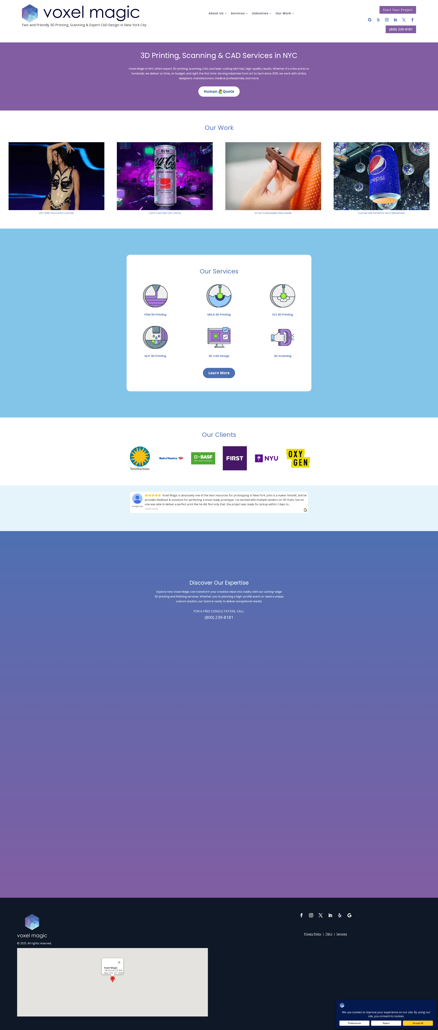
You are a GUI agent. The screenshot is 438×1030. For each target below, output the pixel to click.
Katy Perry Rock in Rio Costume (56, 213)
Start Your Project (398, 10)
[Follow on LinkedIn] (395, 19)
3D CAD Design (219, 356)
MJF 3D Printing (155, 356)
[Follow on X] (404, 19)
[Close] (119, 962)
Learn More (219, 372)
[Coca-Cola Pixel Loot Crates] (165, 176)
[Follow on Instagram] (386, 19)
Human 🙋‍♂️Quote (219, 91)
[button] (112, 979)
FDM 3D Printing (155, 315)
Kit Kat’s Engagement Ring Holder (273, 213)
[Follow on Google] (369, 19)
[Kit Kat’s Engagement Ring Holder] (273, 176)
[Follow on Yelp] (378, 19)
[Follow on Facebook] (412, 19)
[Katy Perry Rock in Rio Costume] (56, 176)
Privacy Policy (312, 934)
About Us (216, 13)
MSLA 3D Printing (219, 315)
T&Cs (328, 934)
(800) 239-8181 (401, 29)
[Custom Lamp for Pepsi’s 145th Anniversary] (381, 176)
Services (238, 13)
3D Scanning (282, 356)
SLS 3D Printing (282, 315)
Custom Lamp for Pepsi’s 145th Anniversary (381, 213)
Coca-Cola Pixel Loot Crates (165, 213)
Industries (260, 13)
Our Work (283, 13)
